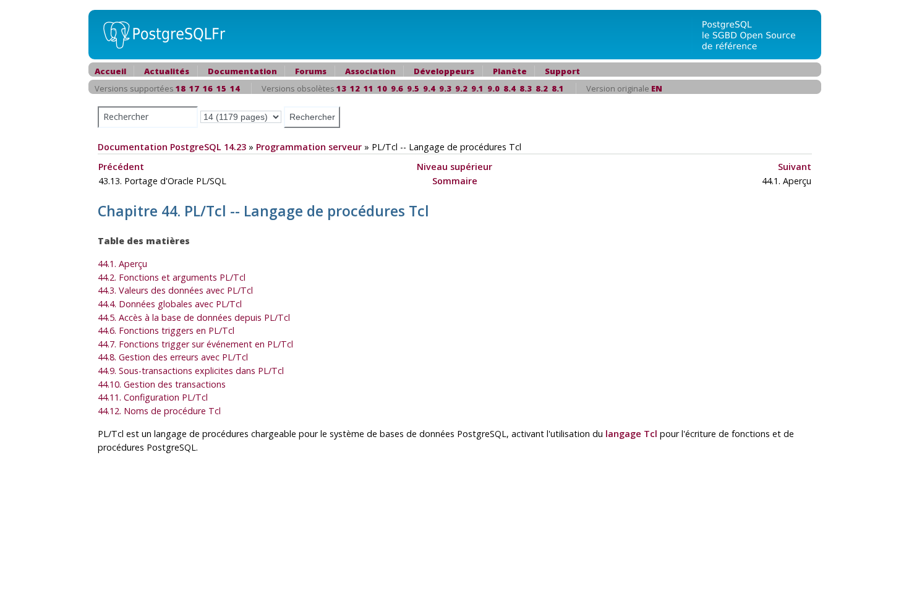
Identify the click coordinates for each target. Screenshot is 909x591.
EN (656, 88)
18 (181, 88)
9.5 (413, 88)
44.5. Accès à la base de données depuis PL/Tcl (194, 317)
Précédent (121, 166)
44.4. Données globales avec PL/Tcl (170, 304)
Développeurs (444, 71)
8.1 (558, 88)
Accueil (110, 71)
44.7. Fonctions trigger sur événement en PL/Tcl (195, 344)
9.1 (477, 88)
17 (194, 88)
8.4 (509, 88)
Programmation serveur (309, 147)
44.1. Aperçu (122, 264)
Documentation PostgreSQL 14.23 (172, 147)
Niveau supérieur (454, 166)
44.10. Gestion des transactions (162, 384)
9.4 (429, 88)
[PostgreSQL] (159, 34)
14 (235, 88)
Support (562, 71)
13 (341, 88)
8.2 (542, 88)
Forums (310, 71)
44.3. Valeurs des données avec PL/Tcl (175, 290)
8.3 (525, 88)
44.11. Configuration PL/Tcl (153, 397)
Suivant (794, 166)
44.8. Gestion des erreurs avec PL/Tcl (173, 357)
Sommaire (454, 181)
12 (355, 88)
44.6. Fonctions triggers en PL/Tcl (166, 330)
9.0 (493, 88)
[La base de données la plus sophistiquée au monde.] (756, 34)
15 (221, 88)
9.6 (397, 88)
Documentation (242, 71)
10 (382, 88)
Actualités (166, 71)
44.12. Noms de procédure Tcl (159, 411)
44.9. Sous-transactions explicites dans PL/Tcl (191, 370)
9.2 (461, 88)
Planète (510, 71)
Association (370, 71)
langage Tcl (631, 434)
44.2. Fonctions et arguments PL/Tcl (171, 277)
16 (208, 88)
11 (368, 88)
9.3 (445, 88)
